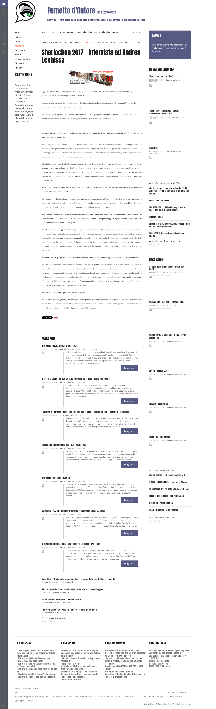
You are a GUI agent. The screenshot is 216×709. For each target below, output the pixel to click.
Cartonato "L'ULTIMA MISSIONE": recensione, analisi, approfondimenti (169, 225)
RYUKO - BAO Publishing (159, 437)
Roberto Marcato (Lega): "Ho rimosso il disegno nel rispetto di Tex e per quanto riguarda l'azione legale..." (79, 674)
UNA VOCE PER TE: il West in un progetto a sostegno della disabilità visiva (167, 209)
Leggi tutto (129, 368)
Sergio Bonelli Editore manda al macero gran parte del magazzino (79, 668)
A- (140, 32)
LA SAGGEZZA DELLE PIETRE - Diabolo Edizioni (169, 489)
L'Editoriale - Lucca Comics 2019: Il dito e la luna (36, 670)
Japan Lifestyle (156, 696)
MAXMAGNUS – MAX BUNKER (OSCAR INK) (166, 302)
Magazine (53, 32)
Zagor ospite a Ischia (71, 663)
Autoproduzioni (42, 696)
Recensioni (171, 273)
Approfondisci (158, 51)
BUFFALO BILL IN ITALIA (159, 200)
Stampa (139, 43)
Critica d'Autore (64, 349)
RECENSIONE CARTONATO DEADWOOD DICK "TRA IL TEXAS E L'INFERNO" (71, 544)
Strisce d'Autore (22, 59)
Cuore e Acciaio (87, 696)
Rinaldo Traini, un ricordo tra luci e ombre (61, 599)
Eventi (18, 54)
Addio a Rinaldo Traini (71, 679)
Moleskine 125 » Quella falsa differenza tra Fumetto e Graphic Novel (73, 511)
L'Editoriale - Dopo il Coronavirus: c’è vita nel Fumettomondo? (35, 665)
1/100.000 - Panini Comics (161, 503)
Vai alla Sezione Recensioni (161, 470)
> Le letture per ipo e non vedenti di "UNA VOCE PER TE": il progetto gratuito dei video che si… (169, 191)
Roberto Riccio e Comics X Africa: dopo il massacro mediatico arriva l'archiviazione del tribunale (80, 653)
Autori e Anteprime (67, 32)
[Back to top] (4, 705)
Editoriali (19, 37)
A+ (133, 32)
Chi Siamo (19, 63)
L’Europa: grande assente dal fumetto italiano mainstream (69, 609)
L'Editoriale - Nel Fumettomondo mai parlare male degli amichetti (33, 660)
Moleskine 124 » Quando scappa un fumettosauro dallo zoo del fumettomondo (78, 579)
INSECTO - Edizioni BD (158, 403)
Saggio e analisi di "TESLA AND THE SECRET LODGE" (64, 444)
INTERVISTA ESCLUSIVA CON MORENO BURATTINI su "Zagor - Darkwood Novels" (76, 378)
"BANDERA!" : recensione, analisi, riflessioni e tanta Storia (164, 112)
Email (134, 43)
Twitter (4, 43)
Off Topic (142, 696)
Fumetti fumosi (156, 217)
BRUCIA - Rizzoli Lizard (159, 370)
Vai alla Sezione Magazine (54, 618)
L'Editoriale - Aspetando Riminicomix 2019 (35, 676)
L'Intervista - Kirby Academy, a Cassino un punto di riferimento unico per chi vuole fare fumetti (86, 411)
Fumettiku (154, 148)
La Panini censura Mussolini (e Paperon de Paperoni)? (81, 660)
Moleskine (62, 515)
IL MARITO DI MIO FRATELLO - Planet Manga (168, 482)
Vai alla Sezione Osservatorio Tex (164, 183)
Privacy (18, 68)
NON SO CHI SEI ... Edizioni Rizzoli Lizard (167, 475)
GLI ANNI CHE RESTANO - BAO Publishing (166, 496)
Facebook (4, 51)
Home (44, 32)
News (17, 41)
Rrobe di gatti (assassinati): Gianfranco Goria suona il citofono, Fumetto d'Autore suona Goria (35, 653)
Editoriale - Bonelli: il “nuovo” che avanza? (36, 674)
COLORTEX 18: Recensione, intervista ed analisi (167, 235)
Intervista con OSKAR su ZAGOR (56, 477)
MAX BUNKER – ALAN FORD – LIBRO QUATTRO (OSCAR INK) (167, 336)
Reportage (130, 696)
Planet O (119, 696)
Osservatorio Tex (172, 80)
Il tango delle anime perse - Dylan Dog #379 (166, 268)
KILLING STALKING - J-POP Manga (163, 509)
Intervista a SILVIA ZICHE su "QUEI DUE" (59, 345)
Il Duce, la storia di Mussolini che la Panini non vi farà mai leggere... (73, 589)
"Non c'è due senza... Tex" (161, 76)
